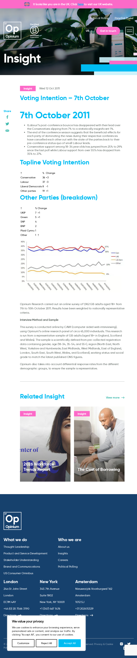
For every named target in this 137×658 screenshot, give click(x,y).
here (80, 4)
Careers (63, 560)
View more (113, 397)
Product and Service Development (25, 553)
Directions (10, 615)
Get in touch (108, 31)
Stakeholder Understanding (21, 560)
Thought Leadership (16, 546)
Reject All (46, 643)
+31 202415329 (84, 608)
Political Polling (99, 18)
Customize (23, 643)
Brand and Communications (22, 566)
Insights (63, 553)
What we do (15, 539)
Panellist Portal (124, 18)
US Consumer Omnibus (18, 573)
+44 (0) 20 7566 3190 (16, 608)
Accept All (70, 643)
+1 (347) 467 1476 (50, 608)
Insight (28, 88)
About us (63, 546)
